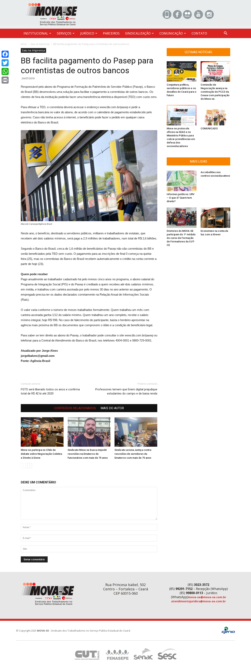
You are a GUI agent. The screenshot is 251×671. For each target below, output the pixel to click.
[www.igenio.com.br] (228, 632)
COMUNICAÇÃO (171, 33)
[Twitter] (5, 62)
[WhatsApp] (5, 71)
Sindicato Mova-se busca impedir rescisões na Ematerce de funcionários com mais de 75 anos (88, 453)
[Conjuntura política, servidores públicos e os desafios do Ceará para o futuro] (181, 71)
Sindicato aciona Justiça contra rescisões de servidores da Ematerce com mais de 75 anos (133, 453)
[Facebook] (5, 54)
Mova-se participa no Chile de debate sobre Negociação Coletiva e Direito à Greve (41, 453)
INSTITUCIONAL (36, 33)
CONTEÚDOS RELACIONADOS (75, 408)
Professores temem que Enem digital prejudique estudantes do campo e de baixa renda (126, 391)
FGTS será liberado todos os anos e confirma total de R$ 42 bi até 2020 (50, 391)
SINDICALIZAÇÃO (138, 33)
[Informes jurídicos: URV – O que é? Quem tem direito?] (181, 181)
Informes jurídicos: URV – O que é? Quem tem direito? (180, 198)
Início (24, 44)
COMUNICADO (209, 128)
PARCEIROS (111, 33)
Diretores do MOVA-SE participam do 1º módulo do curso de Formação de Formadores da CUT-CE (181, 237)
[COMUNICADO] (215, 115)
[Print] (5, 80)
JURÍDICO (87, 33)
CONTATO (199, 33)
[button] (225, 34)
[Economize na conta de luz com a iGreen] (215, 217)
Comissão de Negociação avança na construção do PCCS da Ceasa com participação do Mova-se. (215, 91)
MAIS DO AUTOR (112, 408)
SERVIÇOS (64, 33)
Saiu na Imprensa (39, 44)
